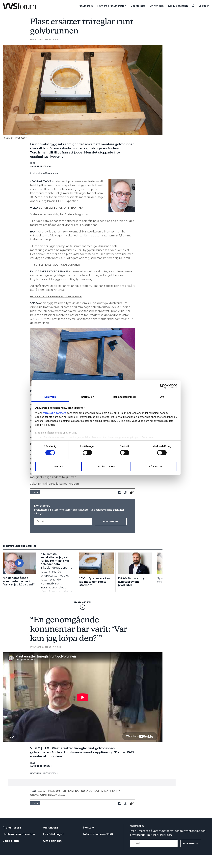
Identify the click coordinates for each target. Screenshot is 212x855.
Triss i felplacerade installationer (55, 264)
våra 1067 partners (54, 412)
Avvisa (58, 466)
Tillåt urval (106, 466)
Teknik (35, 492)
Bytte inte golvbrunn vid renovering (56, 296)
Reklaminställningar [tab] (124, 396)
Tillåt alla (153, 466)
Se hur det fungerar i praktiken (61, 207)
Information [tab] (87, 396)
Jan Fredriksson (41, 166)
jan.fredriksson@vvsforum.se (44, 173)
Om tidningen (52, 840)
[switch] (87, 452)
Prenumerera (85, 5)
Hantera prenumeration (111, 5)
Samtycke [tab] (50, 396)
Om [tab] (162, 396)
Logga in (203, 5)
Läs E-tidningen (178, 5)
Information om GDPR (98, 834)
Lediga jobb (138, 5)
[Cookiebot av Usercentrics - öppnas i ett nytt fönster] (162, 385)
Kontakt (88, 827)
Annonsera (157, 5)
